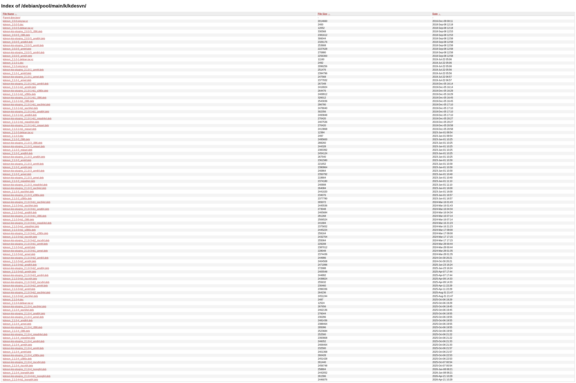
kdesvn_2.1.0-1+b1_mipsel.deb (19, 129)
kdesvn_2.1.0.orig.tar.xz (15, 66)
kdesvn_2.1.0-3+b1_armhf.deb (19, 247)
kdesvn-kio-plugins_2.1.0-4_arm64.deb (23, 341)
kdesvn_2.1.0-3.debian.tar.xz (18, 132)
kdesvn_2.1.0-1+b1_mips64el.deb (21, 122)
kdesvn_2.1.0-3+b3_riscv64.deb (20, 278)
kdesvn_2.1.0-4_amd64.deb (18, 320)
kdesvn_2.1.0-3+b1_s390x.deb (19, 230)
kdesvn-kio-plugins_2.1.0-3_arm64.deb (23, 171)
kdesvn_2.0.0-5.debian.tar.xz (18, 28)
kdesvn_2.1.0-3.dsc (13, 136)
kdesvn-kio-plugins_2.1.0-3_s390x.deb (23, 195)
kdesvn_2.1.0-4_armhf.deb (17, 352)
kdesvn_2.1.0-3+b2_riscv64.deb (20, 237)
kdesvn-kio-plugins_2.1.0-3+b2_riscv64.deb (26, 240)
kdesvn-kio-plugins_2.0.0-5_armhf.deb (23, 45)
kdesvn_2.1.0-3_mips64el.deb (19, 181)
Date (435, 14)
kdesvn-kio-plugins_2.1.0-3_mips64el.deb (25, 184)
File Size (322, 14)
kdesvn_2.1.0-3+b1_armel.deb (19, 254)
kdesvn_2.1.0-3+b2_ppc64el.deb (20, 296)
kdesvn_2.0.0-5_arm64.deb (17, 56)
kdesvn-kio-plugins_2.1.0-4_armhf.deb (23, 348)
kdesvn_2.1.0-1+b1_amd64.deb (20, 115)
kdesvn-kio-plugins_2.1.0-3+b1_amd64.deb (26, 209)
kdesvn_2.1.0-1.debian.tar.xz (18, 59)
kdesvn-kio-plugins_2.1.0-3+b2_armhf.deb (25, 285)
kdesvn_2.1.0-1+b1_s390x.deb (19, 94)
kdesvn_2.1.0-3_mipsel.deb (17, 150)
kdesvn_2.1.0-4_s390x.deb (17, 358)
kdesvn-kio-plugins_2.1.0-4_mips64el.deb (25, 334)
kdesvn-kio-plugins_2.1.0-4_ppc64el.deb (24, 306)
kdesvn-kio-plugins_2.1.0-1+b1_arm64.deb (25, 83)
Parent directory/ (11, 17)
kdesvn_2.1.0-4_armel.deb (17, 324)
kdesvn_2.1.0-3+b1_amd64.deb (20, 212)
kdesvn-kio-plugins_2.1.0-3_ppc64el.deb (24, 188)
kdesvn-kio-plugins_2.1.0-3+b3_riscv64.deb (26, 282)
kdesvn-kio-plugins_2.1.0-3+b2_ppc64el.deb (26, 292)
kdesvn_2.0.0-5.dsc (13, 24)
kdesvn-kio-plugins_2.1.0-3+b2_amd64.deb (26, 268)
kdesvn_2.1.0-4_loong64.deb (18, 372)
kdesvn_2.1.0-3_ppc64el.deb (18, 191)
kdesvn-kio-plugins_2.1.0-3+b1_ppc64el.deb (26, 202)
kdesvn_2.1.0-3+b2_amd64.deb (20, 264)
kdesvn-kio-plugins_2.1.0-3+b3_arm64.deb (25, 275)
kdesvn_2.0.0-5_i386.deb (16, 35)
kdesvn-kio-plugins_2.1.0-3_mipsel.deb (24, 146)
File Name (8, 14)
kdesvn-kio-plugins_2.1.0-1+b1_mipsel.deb (26, 125)
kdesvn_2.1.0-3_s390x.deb (17, 198)
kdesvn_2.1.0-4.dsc (13, 299)
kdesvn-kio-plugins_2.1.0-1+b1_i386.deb (24, 97)
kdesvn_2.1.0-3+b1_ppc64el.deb (20, 205)
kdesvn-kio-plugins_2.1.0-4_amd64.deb (24, 313)
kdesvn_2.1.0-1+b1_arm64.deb (19, 87)
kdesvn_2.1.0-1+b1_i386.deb (18, 101)
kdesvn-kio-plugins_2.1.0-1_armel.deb (23, 77)
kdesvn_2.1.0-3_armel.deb (17, 174)
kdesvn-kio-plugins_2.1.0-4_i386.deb (22, 327)
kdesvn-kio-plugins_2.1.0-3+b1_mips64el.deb (27, 223)
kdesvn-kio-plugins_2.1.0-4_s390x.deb (23, 355)
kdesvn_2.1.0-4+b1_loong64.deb (20, 379)
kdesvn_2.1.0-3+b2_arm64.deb (19, 261)
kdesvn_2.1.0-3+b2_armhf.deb (19, 289)
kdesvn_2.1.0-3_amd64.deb (18, 153)
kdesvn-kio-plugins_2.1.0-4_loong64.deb (24, 369)
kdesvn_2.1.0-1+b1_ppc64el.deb (20, 108)
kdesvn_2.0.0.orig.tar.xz (15, 21)
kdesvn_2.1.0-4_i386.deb (16, 331)
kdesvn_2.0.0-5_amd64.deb (18, 42)
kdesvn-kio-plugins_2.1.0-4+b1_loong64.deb (26, 376)
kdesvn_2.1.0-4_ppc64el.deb (18, 310)
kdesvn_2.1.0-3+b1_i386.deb (18, 219)
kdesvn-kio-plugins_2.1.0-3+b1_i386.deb (24, 216)
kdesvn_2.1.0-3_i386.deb (16, 139)
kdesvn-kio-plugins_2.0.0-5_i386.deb (22, 31)
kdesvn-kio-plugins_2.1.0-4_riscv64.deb (24, 362)
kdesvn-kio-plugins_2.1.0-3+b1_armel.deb (25, 251)
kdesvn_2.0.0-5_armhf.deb (17, 49)
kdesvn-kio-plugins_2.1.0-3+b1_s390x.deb (25, 233)
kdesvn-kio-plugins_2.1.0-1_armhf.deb (23, 69)
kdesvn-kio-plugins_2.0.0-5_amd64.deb (24, 38)
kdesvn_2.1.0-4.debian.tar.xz (18, 303)
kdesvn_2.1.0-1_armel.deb (17, 80)
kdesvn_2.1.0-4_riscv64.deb (18, 365)
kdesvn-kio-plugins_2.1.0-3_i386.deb (22, 143)
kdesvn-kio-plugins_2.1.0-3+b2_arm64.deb (25, 258)
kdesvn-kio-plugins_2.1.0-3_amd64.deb (24, 157)
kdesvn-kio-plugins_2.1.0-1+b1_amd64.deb (26, 111)
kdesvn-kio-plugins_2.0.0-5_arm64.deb (23, 52)
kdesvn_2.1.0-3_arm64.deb (17, 167)
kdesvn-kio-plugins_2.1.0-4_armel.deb (23, 317)
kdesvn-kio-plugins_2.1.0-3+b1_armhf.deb (25, 244)
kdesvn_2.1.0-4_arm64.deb (17, 345)
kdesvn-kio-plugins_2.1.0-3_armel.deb (23, 177)
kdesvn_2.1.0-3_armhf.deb (17, 160)
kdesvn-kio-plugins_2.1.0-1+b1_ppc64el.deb (26, 104)
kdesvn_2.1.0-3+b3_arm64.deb (19, 271)
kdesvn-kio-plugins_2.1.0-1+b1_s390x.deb (25, 90)
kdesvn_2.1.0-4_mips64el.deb (19, 338)
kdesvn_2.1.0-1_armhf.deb (17, 73)
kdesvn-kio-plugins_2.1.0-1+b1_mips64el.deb (27, 118)
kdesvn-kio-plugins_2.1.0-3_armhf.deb (23, 164)
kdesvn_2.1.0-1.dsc (13, 63)
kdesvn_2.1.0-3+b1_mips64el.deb (21, 226)
